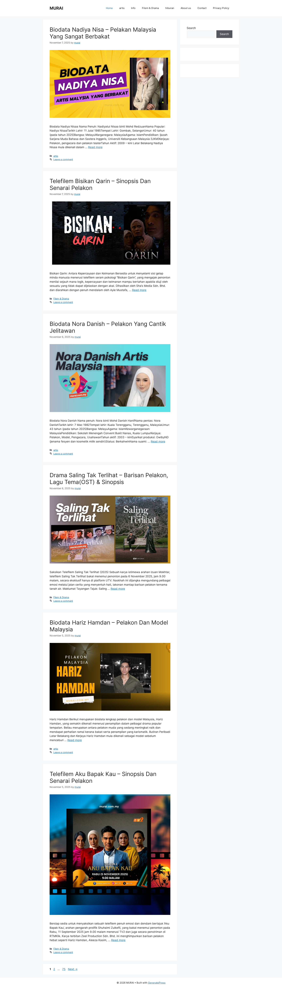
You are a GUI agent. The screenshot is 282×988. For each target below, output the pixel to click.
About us (186, 8)
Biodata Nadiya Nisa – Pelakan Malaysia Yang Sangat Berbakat (103, 33)
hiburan (169, 8)
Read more (95, 147)
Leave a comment (63, 159)
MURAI (56, 8)
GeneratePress (156, 982)
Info (133, 8)
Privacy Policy (221, 8)
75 (64, 969)
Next (73, 969)
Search (191, 28)
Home (109, 8)
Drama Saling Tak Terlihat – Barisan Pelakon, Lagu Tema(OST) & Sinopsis (109, 478)
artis (122, 8)
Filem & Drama (150, 8)
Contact (201, 8)
